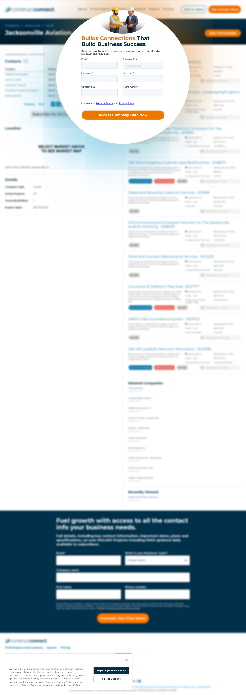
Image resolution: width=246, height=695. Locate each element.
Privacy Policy (72, 685)
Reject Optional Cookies (111, 670)
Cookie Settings (111, 679)
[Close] (126, 660)
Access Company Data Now (123, 115)
